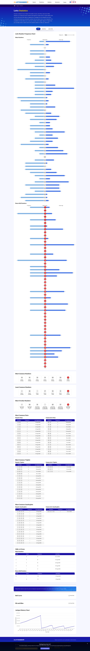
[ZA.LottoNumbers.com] (21, 2)
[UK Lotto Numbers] (74, 2)
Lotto (38, 28)
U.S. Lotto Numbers (45, 648)
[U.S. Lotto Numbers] (75, 2)
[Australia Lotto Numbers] (70, 2)
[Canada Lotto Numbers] (72, 2)
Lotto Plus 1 (44, 28)
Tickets (64, 2)
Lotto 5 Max (50, 28)
